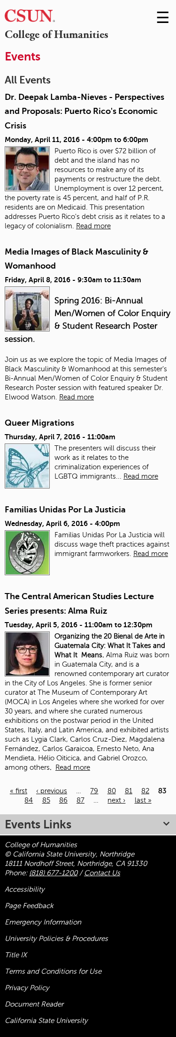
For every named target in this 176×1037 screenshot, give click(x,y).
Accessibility (25, 889)
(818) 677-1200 (53, 873)
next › (116, 800)
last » (143, 800)
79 (94, 791)
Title (16, 955)
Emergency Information (43, 922)
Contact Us (102, 873)
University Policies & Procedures (56, 938)
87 (80, 800)
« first (18, 791)
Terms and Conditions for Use (53, 971)
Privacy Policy (27, 988)
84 (28, 800)
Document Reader (34, 1004)
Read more (93, 226)
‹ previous (51, 791)
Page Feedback (29, 905)
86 (63, 800)
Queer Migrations (39, 423)
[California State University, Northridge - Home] (30, 18)
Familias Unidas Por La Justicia (65, 509)
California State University (46, 1020)
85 (46, 800)
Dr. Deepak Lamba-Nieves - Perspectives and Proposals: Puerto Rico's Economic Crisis (84, 111)
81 (128, 791)
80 (111, 791)
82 (145, 791)
